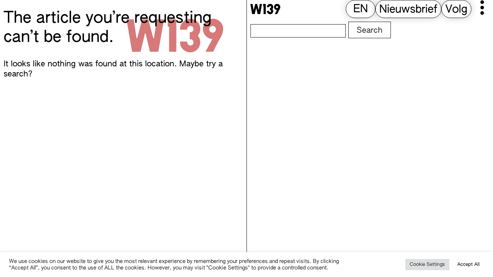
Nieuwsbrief (408, 9)
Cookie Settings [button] (427, 264)
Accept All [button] (468, 264)
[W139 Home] (265, 9)
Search (370, 31)
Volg (456, 9)
